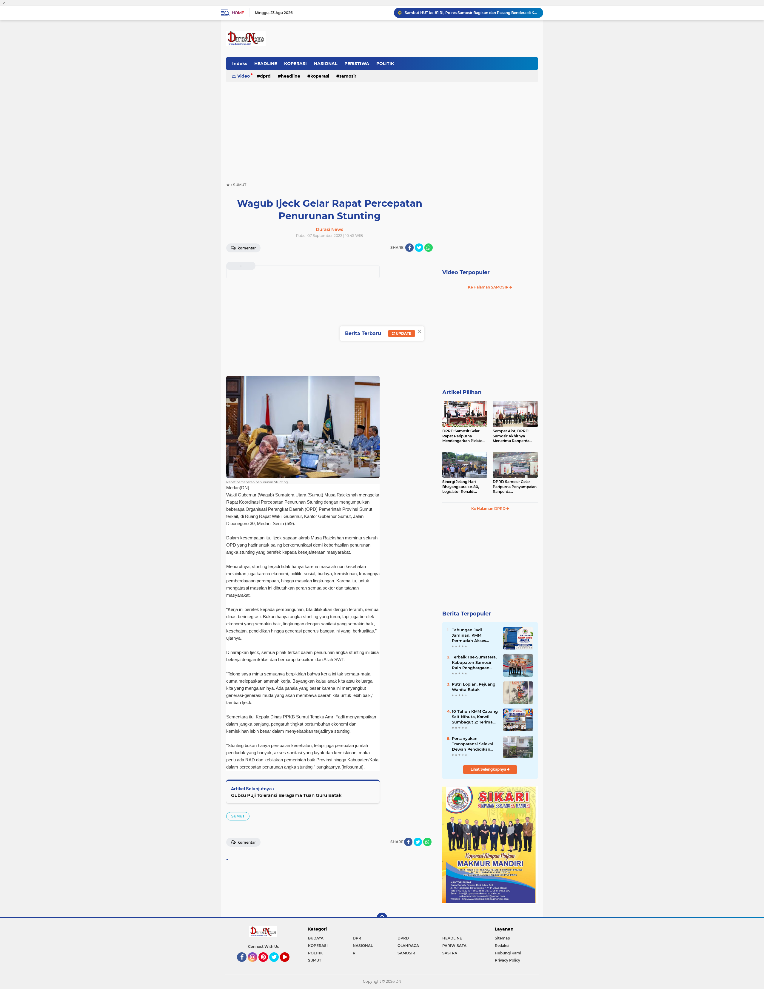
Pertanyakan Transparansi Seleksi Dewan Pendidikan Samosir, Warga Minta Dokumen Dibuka (474, 744)
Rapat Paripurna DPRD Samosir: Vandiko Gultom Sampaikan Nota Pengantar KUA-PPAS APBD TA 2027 (471, 12)
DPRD (265, 76)
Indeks (239, 63)
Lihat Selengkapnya (489, 769)
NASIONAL (325, 63)
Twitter (276, 964)
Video (243, 76)
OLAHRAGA (408, 945)
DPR (357, 938)
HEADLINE (265, 63)
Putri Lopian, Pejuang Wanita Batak (473, 687)
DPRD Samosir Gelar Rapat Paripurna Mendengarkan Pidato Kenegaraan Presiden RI (464, 436)
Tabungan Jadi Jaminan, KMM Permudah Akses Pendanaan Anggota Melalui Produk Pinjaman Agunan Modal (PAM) (473, 635)
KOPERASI (295, 63)
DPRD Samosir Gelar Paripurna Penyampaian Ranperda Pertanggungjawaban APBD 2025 (515, 486)
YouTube (289, 964)
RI (355, 953)
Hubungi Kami (508, 953)
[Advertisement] (382, 129)
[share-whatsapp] (428, 247)
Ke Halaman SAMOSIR (488, 287)
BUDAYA (316, 938)
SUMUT (237, 816)
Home (238, 13)
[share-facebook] (409, 247)
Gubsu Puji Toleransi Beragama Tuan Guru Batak (286, 795)
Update (403, 333)
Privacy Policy (507, 960)
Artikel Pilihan (461, 392)
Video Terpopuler (466, 272)
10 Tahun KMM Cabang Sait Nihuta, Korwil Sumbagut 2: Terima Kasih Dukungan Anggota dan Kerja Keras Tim (475, 717)
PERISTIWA (356, 63)
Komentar (246, 248)
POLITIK (385, 63)
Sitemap (502, 938)
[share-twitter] (419, 247)
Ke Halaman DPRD (488, 508)
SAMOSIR (347, 76)
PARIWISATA (454, 945)
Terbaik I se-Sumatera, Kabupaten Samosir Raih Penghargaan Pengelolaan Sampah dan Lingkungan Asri (474, 663)
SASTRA (449, 953)
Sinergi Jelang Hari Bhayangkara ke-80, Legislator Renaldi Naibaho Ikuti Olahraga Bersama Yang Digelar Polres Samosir (463, 486)
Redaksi (502, 945)
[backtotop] (382, 918)
